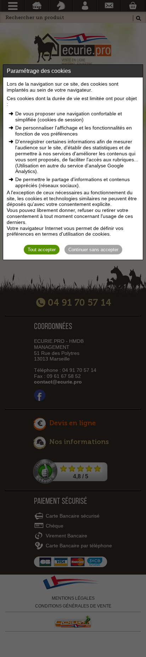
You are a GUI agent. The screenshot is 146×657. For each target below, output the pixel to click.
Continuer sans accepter (93, 249)
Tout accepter (42, 249)
